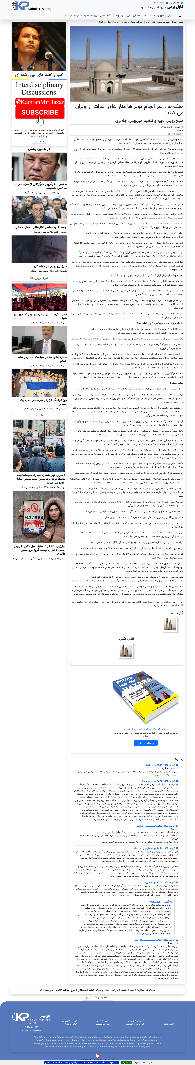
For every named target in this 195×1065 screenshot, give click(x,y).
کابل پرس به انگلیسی (135, 1023)
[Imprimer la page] (174, 133)
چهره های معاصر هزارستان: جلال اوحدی (41, 227)
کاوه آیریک (28, 192)
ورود (168, 1020)
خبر (128, 15)
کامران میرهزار (43, 192)
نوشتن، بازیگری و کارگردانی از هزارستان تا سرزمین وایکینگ (41, 186)
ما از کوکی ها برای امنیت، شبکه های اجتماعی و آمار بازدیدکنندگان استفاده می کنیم (81, 1062)
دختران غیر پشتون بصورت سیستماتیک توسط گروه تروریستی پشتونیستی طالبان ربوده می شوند (40, 479)
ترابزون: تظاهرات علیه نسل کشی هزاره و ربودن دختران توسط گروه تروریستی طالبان (39, 550)
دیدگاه (109, 15)
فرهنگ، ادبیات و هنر (161, 22)
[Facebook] (179, 133)
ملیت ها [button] (147, 15)
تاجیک (133, 990)
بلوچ (73, 990)
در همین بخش (39, 149)
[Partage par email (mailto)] (182, 133)
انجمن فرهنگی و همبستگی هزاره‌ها (28, 558)
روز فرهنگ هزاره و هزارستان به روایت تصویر (43, 402)
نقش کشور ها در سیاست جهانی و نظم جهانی (42, 359)
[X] (169, 133)
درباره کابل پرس (69, 1020)
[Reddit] (171, 133)
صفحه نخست (177, 22)
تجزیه (86, 15)
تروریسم (94, 15)
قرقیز (91, 990)
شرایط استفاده (102, 1023)
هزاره (141, 990)
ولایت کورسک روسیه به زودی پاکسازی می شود (40, 316)
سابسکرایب (39, 141)
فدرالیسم (78, 15)
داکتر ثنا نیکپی (37, 322)
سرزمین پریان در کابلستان (50, 266)
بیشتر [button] (69, 15)
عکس (102, 15)
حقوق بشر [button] (159, 15)
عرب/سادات (46, 990)
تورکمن (115, 990)
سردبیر (169, 15)
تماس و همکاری (69, 1023)
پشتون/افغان (62, 990)
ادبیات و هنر (120, 15)
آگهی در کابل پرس (135, 1020)
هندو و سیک (102, 990)
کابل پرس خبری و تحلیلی (34, 408)
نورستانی (82, 990)
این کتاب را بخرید (145, 743)
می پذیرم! (126, 1062)
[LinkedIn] (177, 133)
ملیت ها (150, 990)
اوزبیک (124, 990)
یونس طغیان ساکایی (39, 270)
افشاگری (136, 15)
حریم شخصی (102, 1020)
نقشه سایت (168, 1023)
